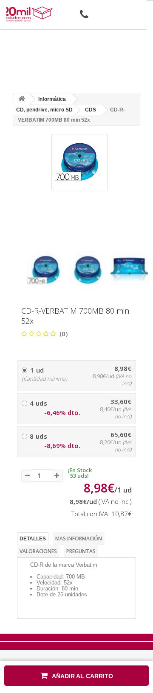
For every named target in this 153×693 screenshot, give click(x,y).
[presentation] (30, 244)
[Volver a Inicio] (22, 99)
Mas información (78, 538)
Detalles (33, 539)
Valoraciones (38, 551)
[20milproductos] (28, 14)
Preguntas (81, 551)
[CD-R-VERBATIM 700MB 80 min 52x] (46, 270)
